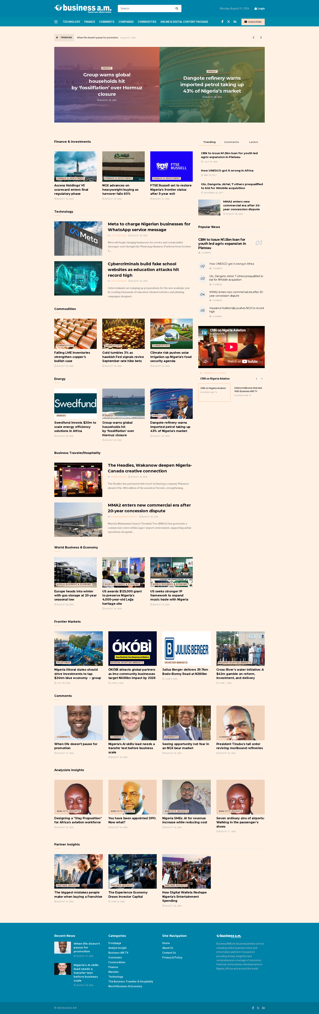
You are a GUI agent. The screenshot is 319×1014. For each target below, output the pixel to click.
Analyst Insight (117, 947)
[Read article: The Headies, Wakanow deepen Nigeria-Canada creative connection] (78, 480)
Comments (106, 21)
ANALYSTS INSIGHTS (68, 811)
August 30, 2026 (64, 199)
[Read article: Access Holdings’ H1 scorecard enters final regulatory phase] (75, 166)
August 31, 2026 (64, 753)
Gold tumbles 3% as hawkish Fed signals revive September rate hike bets (123, 357)
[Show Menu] (56, 21)
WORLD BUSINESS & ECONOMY (74, 584)
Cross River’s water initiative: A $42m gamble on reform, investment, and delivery (240, 674)
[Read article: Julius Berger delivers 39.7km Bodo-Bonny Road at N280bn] (186, 648)
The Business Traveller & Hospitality (130, 981)
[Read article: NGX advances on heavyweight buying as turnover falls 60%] (123, 166)
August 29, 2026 (112, 199)
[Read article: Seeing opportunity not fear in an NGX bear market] (186, 723)
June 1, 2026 (224, 683)
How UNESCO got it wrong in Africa (227, 170)
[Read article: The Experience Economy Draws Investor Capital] (132, 871)
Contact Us (169, 952)
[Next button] (262, 379)
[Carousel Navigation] (259, 379)
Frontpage (63, 662)
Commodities (147, 21)
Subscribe (255, 22)
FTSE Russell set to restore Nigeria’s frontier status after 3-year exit (170, 189)
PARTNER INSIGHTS (68, 885)
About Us (167, 947)
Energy (106, 68)
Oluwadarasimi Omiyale (124, 517)
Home (166, 943)
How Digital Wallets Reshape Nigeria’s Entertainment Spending (184, 897)
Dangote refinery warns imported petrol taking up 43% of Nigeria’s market (212, 84)
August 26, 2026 (172, 906)
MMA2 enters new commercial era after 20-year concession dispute (241, 205)
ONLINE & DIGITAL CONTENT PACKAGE (184, 21)
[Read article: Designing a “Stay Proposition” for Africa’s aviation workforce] (78, 797)
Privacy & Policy (172, 957)
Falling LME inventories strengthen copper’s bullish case (72, 357)
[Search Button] (177, 8)
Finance (89, 21)
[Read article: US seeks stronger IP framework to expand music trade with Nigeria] (171, 572)
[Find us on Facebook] (222, 21)
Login (261, 8)
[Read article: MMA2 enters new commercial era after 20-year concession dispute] (78, 519)
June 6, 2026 (117, 683)
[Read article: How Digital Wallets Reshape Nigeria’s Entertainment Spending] (186, 871)
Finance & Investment (70, 178)
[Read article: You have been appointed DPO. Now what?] (132, 797)
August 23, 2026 (160, 604)
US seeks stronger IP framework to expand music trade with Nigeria (169, 595)
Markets (113, 971)
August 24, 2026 (112, 609)
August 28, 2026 (107, 100)
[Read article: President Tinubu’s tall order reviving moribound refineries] (240, 723)
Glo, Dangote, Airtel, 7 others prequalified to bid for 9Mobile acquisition (236, 278)
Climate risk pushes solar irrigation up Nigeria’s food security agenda (171, 357)
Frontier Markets (176, 662)
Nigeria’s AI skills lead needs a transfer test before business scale (131, 748)
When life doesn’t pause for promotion (97, 37)
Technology (71, 21)
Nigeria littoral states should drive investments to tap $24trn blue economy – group (77, 674)
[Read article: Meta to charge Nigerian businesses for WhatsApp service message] (78, 238)
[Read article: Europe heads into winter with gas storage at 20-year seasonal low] (75, 572)
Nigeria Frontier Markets (127, 662)
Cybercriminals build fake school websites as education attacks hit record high (143, 269)
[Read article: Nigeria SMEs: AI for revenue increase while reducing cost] (186, 797)
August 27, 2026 (160, 199)
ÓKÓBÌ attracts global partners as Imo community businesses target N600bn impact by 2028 (132, 674)
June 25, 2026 (117, 901)
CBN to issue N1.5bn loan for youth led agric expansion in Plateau (222, 244)
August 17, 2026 (227, 831)
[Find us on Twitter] (228, 21)
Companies (126, 21)
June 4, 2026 (170, 679)
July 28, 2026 (63, 683)
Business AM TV (118, 952)
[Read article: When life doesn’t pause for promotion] (78, 723)
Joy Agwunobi (118, 235)
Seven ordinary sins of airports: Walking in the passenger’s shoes (240, 822)
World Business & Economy (125, 986)
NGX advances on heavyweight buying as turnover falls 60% (120, 189)
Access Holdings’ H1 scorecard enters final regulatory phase (71, 189)
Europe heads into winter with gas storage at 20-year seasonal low (75, 595)
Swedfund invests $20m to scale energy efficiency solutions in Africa (75, 427)
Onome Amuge (118, 477)
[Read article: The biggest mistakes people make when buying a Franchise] (78, 871)
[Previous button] (256, 379)
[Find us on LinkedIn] (235, 21)
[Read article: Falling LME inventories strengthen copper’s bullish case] (75, 334)
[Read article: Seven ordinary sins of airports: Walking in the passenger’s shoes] (240, 797)
